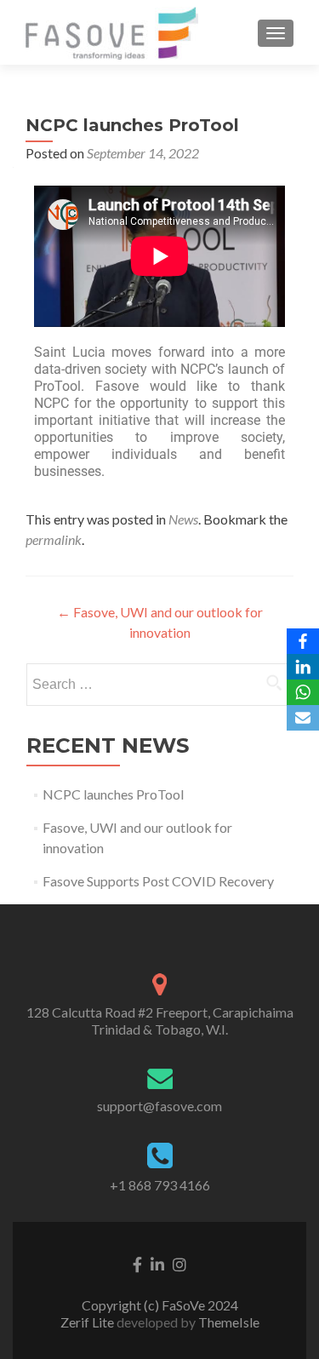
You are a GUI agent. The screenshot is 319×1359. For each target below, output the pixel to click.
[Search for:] (159, 684)
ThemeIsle (228, 1322)
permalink (54, 539)
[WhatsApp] (303, 692)
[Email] (303, 718)
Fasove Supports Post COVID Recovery (158, 881)
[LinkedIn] (303, 667)
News (183, 519)
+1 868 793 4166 (160, 1185)
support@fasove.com (159, 1106)
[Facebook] (303, 641)
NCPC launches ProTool (113, 794)
